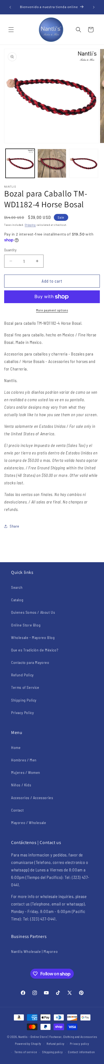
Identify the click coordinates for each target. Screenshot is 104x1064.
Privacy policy (79, 1043)
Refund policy (56, 1043)
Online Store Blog (25, 625)
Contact (17, 810)
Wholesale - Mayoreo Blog (33, 637)
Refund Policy (22, 674)
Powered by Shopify (28, 1043)
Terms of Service (25, 687)
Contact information (81, 1052)
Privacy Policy (22, 712)
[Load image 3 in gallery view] (83, 163)
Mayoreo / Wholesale (28, 822)
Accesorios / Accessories (32, 797)
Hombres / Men (24, 760)
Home (16, 747)
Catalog (17, 599)
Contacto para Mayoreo (30, 662)
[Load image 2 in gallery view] (52, 163)
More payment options (52, 310)
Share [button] (14, 526)
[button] (11, 30)
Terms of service (25, 1052)
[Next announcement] (94, 7)
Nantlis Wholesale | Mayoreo (34, 951)
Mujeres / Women (25, 772)
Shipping (30, 224)
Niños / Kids (21, 784)
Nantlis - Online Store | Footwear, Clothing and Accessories (57, 1037)
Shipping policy (52, 1052)
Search (17, 587)
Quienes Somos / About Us (33, 612)
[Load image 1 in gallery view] (20, 163)
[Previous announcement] (10, 7)
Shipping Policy (24, 700)
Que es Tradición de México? (34, 650)
